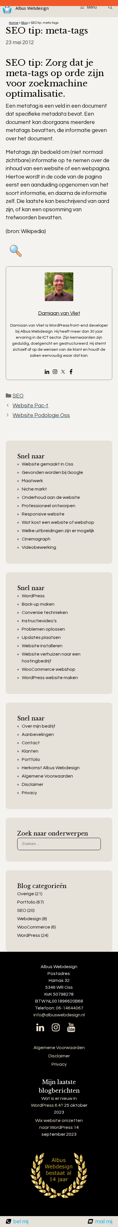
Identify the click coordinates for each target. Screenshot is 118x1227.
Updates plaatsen (41, 637)
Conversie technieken (45, 612)
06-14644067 (69, 1008)
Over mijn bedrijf (38, 726)
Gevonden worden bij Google (52, 472)
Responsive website (43, 514)
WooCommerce (33, 927)
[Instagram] (55, 372)
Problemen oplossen (43, 629)
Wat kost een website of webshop (58, 522)
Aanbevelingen (38, 734)
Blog (24, 22)
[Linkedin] (47, 372)
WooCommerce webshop (48, 669)
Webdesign (29, 918)
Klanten (30, 751)
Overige (25, 893)
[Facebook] (71, 372)
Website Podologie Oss (41, 415)
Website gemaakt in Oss (47, 464)
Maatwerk (32, 480)
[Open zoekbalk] (110, 7)
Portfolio (31, 759)
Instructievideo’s (39, 621)
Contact (31, 743)
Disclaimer (32, 784)
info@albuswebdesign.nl (59, 1015)
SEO (18, 396)
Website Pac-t (30, 405)
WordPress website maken (50, 677)
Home (13, 22)
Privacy (29, 792)
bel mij (20, 1221)
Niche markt (34, 489)
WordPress (33, 596)
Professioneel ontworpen (48, 505)
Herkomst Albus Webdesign (51, 767)
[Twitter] (63, 372)
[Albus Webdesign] (24, 8)
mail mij (103, 1221)
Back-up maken (38, 604)
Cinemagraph (36, 539)
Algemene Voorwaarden (47, 776)
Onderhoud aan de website (51, 497)
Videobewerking (39, 547)
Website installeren (42, 645)
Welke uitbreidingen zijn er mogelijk (58, 530)
